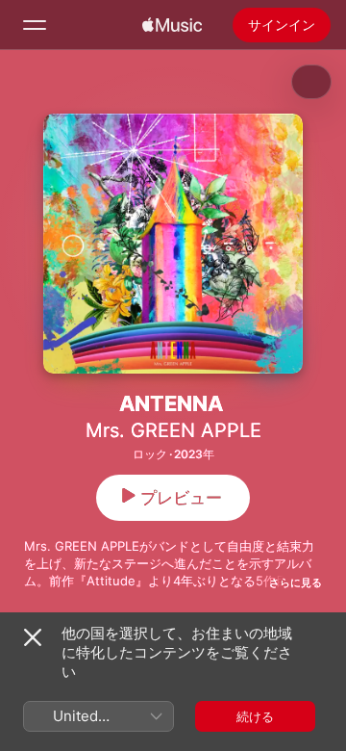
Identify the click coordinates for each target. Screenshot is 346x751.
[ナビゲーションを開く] (34, 25)
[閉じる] (32, 637)
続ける (255, 716)
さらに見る (295, 582)
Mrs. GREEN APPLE (173, 430)
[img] (172, 25)
